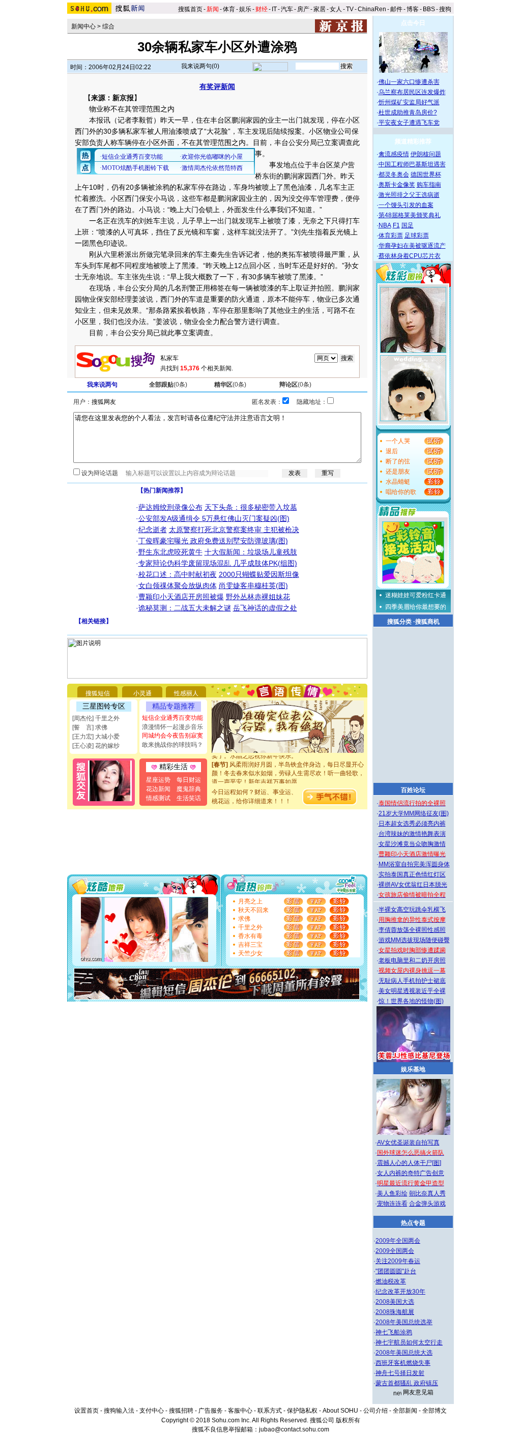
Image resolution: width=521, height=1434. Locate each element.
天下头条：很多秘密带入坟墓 (251, 507)
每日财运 (189, 779)
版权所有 (348, 1420)
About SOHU (340, 1410)
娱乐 (245, 9)
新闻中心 (83, 26)
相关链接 (93, 621)
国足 (407, 225)
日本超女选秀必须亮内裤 (412, 823)
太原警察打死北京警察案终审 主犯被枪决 (234, 529)
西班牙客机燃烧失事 (402, 1362)
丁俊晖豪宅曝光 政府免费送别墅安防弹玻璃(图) (213, 541)
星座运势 (158, 779)
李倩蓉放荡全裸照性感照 (412, 929)
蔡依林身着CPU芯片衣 (410, 255)
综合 (108, 26)
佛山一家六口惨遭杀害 (409, 81)
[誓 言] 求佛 (89, 727)
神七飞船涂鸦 (393, 1332)
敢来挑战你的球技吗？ (172, 744)
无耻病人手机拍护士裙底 (412, 980)
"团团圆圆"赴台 (395, 1271)
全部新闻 (405, 1410)
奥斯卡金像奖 (397, 184)
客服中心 (240, 1410)
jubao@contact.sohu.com (294, 1429)
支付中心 (151, 1410)
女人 (336, 9)
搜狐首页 (190, 9)
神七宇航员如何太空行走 (409, 1342)
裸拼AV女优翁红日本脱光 (413, 884)
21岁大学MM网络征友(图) (414, 813)
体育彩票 (391, 235)
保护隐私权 (302, 1410)
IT (274, 9)
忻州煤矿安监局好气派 (409, 102)
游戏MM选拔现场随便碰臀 (414, 940)
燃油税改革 (390, 1281)
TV (350, 9)
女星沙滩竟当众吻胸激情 (412, 843)
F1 (396, 225)
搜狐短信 (97, 693)
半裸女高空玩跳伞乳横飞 (412, 909)
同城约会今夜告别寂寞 (172, 735)
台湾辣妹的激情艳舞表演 (412, 833)
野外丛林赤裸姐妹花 (258, 597)
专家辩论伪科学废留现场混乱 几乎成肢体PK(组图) (217, 563)
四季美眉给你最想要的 (415, 606)
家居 (319, 9)
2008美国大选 (394, 1301)
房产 (303, 9)
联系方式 (269, 1410)
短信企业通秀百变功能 (172, 717)
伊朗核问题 (426, 154)
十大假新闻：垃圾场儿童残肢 (251, 552)
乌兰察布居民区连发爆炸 (412, 92)
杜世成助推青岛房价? (408, 112)
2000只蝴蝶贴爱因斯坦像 (259, 574)
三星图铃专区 (103, 706)
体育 (229, 9)
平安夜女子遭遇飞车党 (409, 122)
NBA (385, 225)
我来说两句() (200, 66)
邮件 (396, 9)
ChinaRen (372, 9)
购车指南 (429, 184)
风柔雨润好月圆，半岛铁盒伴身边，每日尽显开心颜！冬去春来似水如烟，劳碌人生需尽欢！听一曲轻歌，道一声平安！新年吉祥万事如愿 (288, 766)
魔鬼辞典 (189, 789)
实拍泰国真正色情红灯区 (412, 874)
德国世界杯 (426, 174)
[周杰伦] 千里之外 (96, 718)
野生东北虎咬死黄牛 (170, 552)
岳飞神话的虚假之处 (265, 608)
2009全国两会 (394, 1250)
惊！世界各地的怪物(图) (411, 1001)
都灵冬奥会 (394, 174)
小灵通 (142, 693)
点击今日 (413, 22)
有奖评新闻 (217, 86)
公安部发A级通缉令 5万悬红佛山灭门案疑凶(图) (214, 518)
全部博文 (434, 1410)
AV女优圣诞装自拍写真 (408, 1142)
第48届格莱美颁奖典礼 (410, 215)
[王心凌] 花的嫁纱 (96, 745)
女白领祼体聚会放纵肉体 (177, 585)
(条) (168, 384)
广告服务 (210, 1410)
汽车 (287, 9)
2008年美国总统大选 (403, 1352)
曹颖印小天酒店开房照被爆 (181, 597)
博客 (413, 9)
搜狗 (446, 9)
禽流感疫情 (394, 154)
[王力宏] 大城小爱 (96, 736)
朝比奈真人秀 (427, 1193)
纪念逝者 (152, 529)
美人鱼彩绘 (392, 1193)
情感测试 (158, 798)
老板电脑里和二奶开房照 (412, 960)
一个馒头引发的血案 (406, 205)
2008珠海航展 (394, 1311)
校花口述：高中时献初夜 (177, 574)
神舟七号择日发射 (399, 1373)
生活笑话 (189, 798)
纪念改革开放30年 (400, 1291)
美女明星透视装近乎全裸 (412, 990)
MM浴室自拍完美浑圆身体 (414, 864)
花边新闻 (158, 789)
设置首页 (86, 1410)
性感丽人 (186, 693)
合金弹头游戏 (427, 1203)
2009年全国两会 (397, 1240)
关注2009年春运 (397, 1261)
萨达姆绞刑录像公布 (170, 507)
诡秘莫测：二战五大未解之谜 (184, 608)
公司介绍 (375, 1410)
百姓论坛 (413, 790)
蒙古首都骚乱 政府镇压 (406, 1383)
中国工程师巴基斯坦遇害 (412, 164)
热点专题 (413, 1222)
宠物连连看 (392, 1203)
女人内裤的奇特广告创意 (410, 1173)
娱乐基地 (413, 1069)
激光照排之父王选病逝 (409, 194)
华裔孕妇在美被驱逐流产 (412, 245)
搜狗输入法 (119, 1410)
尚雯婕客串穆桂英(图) (253, 585)
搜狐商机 (427, 621)
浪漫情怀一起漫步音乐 (172, 726)
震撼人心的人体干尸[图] (409, 1162)
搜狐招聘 (181, 1410)
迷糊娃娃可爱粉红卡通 (415, 595)
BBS (429, 9)
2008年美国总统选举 (403, 1322)
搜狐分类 (399, 621)
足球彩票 (416, 235)
